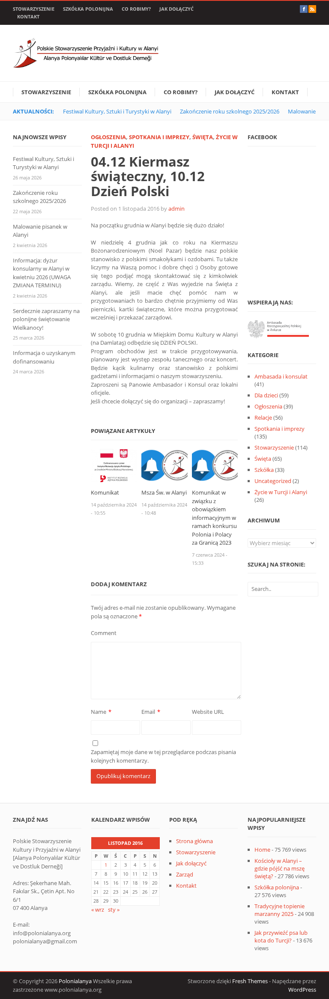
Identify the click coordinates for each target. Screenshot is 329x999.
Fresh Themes (250, 981)
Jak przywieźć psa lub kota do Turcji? (281, 936)
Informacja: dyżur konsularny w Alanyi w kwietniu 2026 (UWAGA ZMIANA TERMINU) (42, 272)
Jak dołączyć (176, 9)
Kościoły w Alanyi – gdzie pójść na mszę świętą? (279, 868)
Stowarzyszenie (33, 9)
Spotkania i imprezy (159, 137)
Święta (202, 137)
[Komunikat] (114, 465)
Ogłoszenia (108, 137)
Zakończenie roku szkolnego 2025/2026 (229, 111)
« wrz (97, 909)
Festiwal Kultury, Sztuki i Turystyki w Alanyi (117, 111)
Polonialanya (75, 981)
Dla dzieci (266, 395)
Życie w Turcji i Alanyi (280, 492)
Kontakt (28, 16)
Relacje (263, 417)
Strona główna (194, 841)
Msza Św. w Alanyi (164, 492)
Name (98, 712)
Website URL (208, 712)
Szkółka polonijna (88, 9)
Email (148, 712)
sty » (114, 909)
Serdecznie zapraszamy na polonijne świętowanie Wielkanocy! (46, 319)
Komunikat (105, 492)
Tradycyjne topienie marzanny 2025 (279, 910)
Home (262, 849)
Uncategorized (272, 481)
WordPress (302, 989)
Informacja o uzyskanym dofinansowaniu (44, 357)
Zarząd (184, 874)
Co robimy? (136, 9)
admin (176, 208)
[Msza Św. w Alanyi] (164, 465)
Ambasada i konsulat (281, 376)
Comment (104, 633)
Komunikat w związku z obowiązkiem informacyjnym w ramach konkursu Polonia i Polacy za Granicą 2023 (214, 517)
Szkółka (264, 470)
